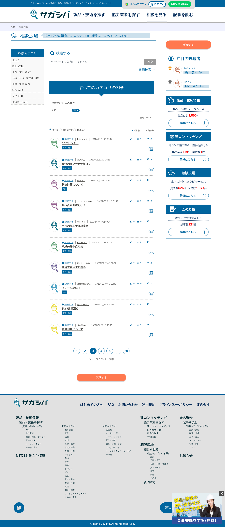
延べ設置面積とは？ (74, 205)
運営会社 (203, 404)
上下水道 (69, 454)
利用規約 (148, 404)
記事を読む (183, 14)
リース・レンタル (114, 436)
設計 (64, 189)
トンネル (69, 468)
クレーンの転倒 (71, 288)
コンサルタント (113, 447)
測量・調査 (70, 490)
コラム (192, 447)
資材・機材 (155, 467)
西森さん (81, 180)
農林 (67, 458)
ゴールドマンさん (85, 201)
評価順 (151, 130)
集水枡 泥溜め (70, 308)
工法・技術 (31, 440)
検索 (150, 62)
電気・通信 (70, 479)
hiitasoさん (82, 139)
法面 (67, 436)
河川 (67, 440)
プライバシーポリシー (175, 404)
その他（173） (20, 101)
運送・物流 (111, 440)
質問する (101, 377)
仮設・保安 (70, 447)
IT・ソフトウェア (33, 443)
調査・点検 (194, 433)
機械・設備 (70, 483)
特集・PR (193, 443)
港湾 (67, 461)
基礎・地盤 (70, 443)
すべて (15, 60)
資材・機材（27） (21, 83)
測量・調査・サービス (35, 436)
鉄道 (67, 475)
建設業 (109, 429)
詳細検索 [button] (145, 69)
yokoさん (81, 221)
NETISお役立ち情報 (30, 455)
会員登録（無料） (180, 4)
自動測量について (72, 329)
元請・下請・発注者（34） (26, 77)
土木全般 (69, 429)
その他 (109, 454)
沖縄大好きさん (84, 283)
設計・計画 (194, 429)
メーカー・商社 (113, 433)
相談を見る (157, 14)
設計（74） (18, 66)
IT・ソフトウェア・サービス (118, 450)
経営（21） (18, 89)
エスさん (81, 159)
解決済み (81, 130)
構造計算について (72, 184)
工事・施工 (67, 147)
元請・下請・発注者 (159, 463)
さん (189, 68)
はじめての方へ (138, 4)
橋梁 (67, 465)
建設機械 (30, 433)
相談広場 (23, 27)
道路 (67, 433)
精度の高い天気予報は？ (76, 164)
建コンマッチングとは (158, 426)
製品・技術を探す (89, 14)
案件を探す (153, 433)
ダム (67, 472)
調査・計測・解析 (114, 443)
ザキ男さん (82, 325)
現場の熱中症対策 (72, 246)
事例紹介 (151, 436)
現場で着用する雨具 (74, 267)
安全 (64, 292)
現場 (75, 110)
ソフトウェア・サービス (75, 493)
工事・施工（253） (22, 72)
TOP (13, 27)
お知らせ (186, 455)
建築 (67, 486)
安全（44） (18, 95)
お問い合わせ (128, 404)
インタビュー (195, 440)
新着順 (137, 130)
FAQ (110, 404)
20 (126, 351)
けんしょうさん (84, 263)
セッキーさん (83, 304)
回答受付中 (68, 130)
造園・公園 (70, 450)
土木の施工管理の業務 (75, 226)
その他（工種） (72, 497)
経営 (152, 471)
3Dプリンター (70, 143)
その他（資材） (33, 447)
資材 (28, 429)
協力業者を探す (126, 14)
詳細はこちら (188, 123)
